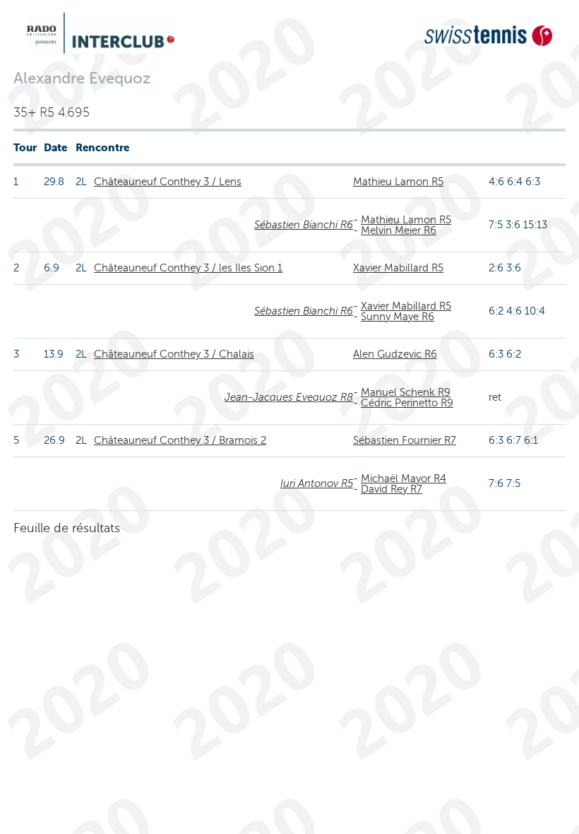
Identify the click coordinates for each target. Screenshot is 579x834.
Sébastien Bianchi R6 (303, 224)
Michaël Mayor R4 (403, 478)
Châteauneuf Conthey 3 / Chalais (174, 354)
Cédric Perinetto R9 (407, 403)
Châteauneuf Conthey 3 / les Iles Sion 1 (188, 268)
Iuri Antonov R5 (316, 483)
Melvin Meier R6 (398, 230)
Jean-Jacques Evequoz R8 (289, 397)
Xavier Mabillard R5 (398, 268)
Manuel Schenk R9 (405, 392)
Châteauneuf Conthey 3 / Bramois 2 (180, 440)
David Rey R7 (391, 489)
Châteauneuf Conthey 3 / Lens (167, 181)
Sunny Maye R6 (397, 316)
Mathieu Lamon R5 (398, 181)
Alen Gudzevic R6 (395, 354)
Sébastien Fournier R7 (404, 440)
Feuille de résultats (66, 528)
